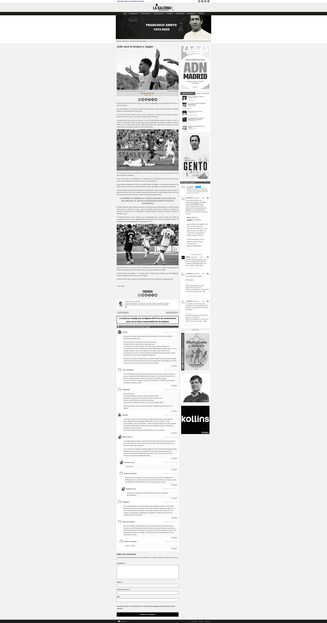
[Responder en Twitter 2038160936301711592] (186, 268)
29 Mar (203, 197)
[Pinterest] (149, 99)
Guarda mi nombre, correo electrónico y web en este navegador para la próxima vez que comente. (146, 607)
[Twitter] (142, 99)
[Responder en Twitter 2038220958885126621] (186, 250)
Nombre (120, 582)
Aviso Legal (194, 621)
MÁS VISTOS (188, 93)
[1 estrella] (145, 95)
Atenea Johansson (186, 108)
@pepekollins (194, 257)
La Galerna (185, 131)
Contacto (200, 621)
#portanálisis (190, 280)
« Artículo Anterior (123, 312)
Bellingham (154, 103)
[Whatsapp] (152, 99)
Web (118, 597)
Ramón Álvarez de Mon (130, 91)
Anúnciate (207, 621)
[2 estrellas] (146, 95)
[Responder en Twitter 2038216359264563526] (186, 296)
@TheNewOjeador (191, 259)
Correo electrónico (123, 589)
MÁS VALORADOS (203, 93)
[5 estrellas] (150, 95)
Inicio (119, 41)
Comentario (121, 563)
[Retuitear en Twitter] (189, 254)
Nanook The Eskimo (193, 115)
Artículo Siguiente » (172, 312)
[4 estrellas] (149, 95)
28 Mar (203, 301)
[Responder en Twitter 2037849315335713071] (186, 325)
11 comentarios (174, 91)
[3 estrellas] (147, 95)
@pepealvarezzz (202, 259)
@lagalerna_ (197, 197)
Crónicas (126, 41)
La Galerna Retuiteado (196, 254)
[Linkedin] (146, 99)
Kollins (188, 257)
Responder (174, 366)
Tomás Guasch (191, 100)
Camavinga (151, 194)
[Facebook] (139, 99)
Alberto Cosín (185, 123)
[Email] (155, 99)
